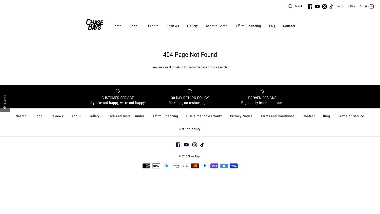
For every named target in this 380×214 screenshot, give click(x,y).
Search (298, 6)
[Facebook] (310, 6)
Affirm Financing (248, 26)
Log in (340, 6)
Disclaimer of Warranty (204, 116)
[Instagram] (324, 6)
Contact (289, 26)
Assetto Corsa (217, 26)
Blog (326, 116)
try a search (219, 67)
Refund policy (190, 129)
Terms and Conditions (278, 116)
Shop (134, 26)
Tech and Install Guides (126, 116)
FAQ (272, 26)
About (76, 116)
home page (199, 67)
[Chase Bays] (94, 25)
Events (153, 26)
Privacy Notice (241, 116)
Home (117, 26)
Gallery (192, 26)
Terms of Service (351, 116)
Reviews (172, 26)
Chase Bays (194, 156)
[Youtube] (317, 6)
